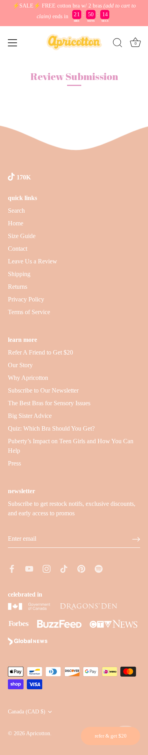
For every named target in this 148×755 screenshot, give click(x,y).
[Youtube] (29, 568)
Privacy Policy (26, 299)
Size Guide (22, 236)
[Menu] (12, 42)
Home (15, 223)
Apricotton (38, 733)
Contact (17, 248)
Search (16, 210)
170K (24, 177)
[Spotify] (99, 568)
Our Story (20, 365)
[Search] (117, 44)
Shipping (19, 274)
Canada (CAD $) (26, 712)
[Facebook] (12, 568)
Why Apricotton (28, 377)
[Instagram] (47, 568)
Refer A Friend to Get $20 (40, 352)
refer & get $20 (111, 736)
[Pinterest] (81, 568)
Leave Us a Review (32, 261)
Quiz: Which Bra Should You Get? (51, 428)
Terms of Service (29, 312)
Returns (17, 286)
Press (14, 463)
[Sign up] (136, 539)
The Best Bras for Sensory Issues (49, 403)
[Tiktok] (64, 568)
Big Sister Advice (30, 415)
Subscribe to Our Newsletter (43, 390)
